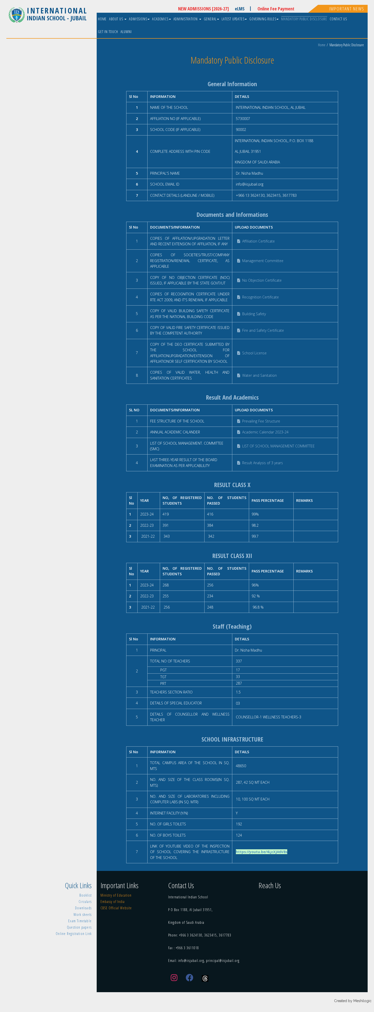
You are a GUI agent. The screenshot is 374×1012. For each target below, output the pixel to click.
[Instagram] (174, 978)
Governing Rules (262, 19)
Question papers (79, 927)
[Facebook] (189, 978)
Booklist (85, 895)
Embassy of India (112, 901)
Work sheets (83, 914)
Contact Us (338, 19)
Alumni (126, 31)
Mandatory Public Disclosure (304, 19)
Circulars (85, 901)
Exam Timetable (80, 920)
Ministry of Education (116, 895)
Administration (186, 19)
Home (102, 19)
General (210, 19)
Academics (160, 19)
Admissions (138, 19)
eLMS (243, 8)
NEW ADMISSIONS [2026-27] (203, 9)
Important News (346, 9)
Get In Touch (108, 31)
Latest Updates (233, 19)
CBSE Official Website (116, 907)
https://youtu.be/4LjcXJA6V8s (261, 851)
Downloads (83, 907)
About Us (116, 19)
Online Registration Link (74, 933)
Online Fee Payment (275, 9)
